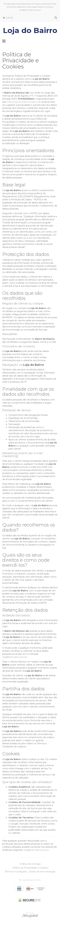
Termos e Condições (16, 871)
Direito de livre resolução (42, 871)
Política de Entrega (30, 864)
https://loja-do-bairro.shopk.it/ (22, 102)
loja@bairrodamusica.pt (14, 657)
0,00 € (9, 17)
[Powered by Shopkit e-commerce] (30, 916)
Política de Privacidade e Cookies (30, 867)
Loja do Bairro (30, 30)
